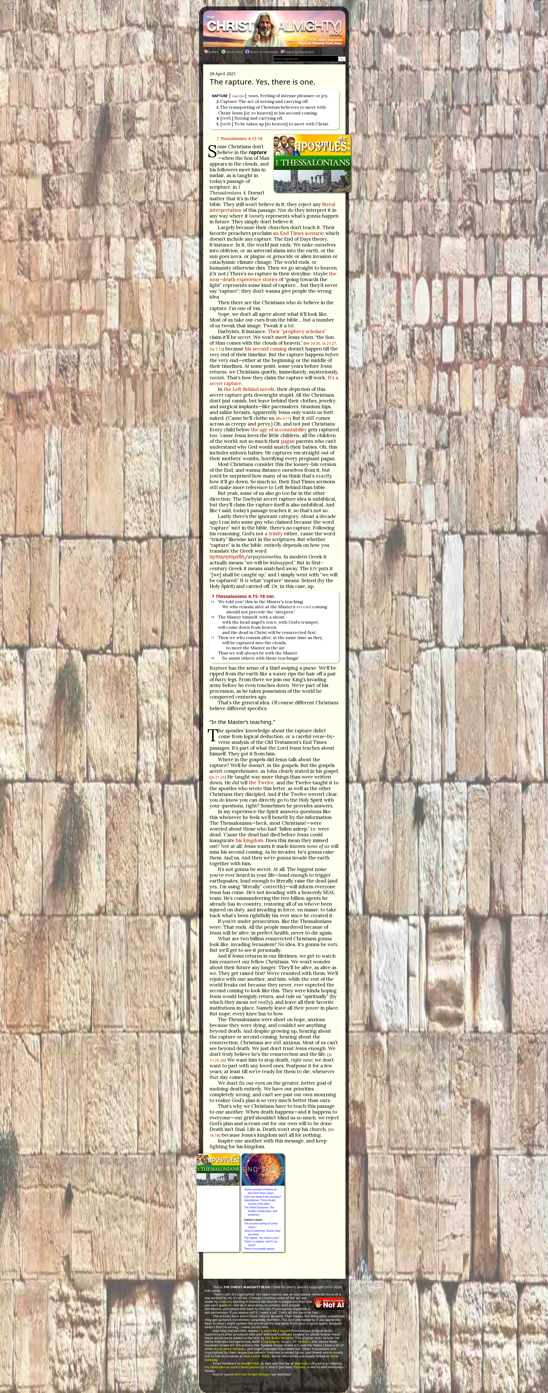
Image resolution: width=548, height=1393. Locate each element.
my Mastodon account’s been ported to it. (236, 1367)
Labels (214, 52)
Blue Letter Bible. (257, 1356)
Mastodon (302, 1363)
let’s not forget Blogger (253, 1374)
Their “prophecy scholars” (297, 331)
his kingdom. (250, 840)
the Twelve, (262, 782)
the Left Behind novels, (249, 389)
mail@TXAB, (250, 1363)
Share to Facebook (264, 52)
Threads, (300, 1367)
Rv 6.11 (283, 418)
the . (279, 1338)
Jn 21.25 (218, 777)
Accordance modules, (230, 1349)
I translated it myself (274, 1330)
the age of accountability (279, 429)
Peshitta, (304, 1341)
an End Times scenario (298, 233)
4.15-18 (243, 596)
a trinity (274, 533)
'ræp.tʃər (237, 96)
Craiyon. (225, 1301)
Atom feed (234, 52)
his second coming (266, 349)
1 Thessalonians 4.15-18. (240, 138)
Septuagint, (271, 1341)
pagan (288, 441)
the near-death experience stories (273, 276)
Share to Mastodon (299, 52)
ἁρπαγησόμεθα (227, 556)
